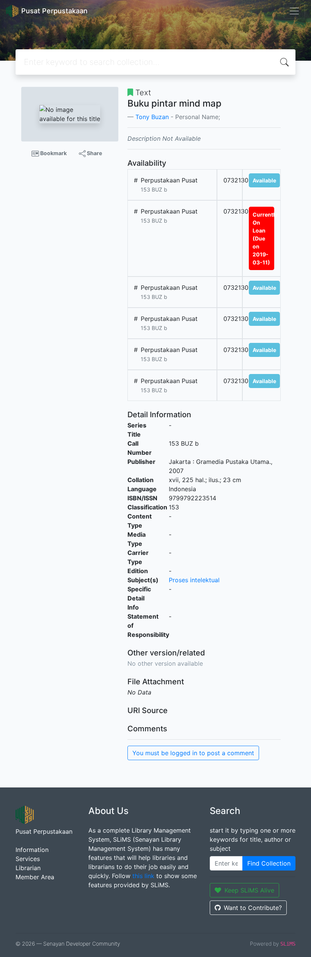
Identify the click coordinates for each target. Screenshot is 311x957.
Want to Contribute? (253, 907)
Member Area (35, 877)
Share (94, 153)
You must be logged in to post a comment (193, 753)
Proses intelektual (194, 580)
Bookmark (53, 153)
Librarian (28, 868)
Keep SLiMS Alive (249, 890)
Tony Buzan (152, 117)
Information (32, 849)
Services (28, 859)
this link (143, 876)
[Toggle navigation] (294, 11)
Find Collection (269, 863)
